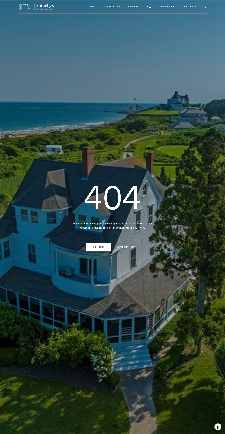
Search (92, 6)
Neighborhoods (167, 6)
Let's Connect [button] (126, 247)
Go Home (98, 247)
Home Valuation (112, 6)
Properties (133, 6)
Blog (148, 6)
